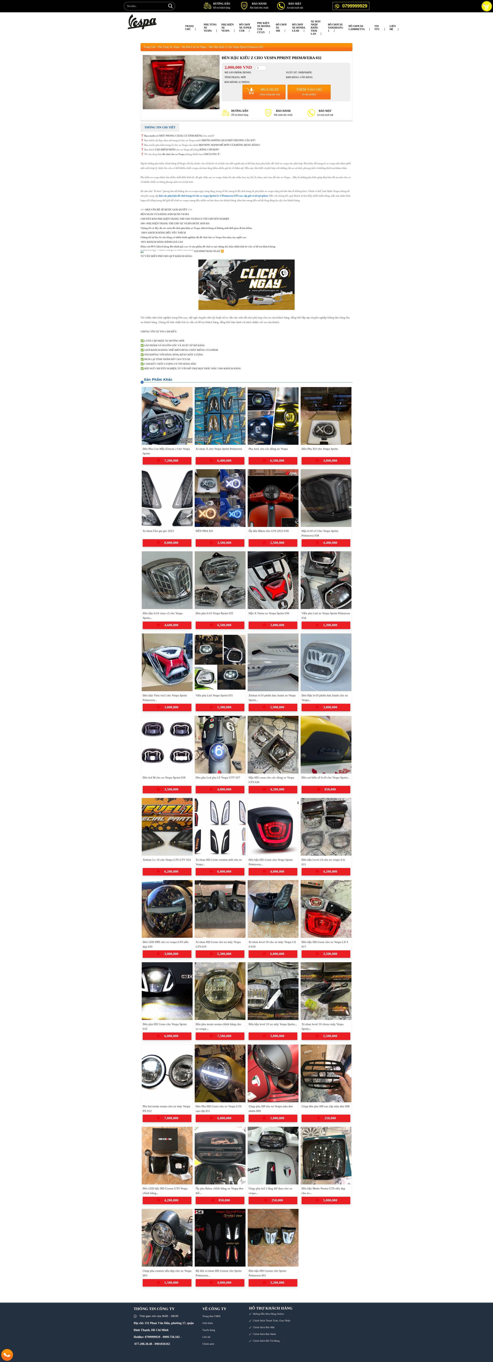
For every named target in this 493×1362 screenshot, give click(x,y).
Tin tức (377, 28)
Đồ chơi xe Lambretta (357, 28)
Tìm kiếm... (170, 6)
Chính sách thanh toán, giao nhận (271, 1320)
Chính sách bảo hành (264, 1334)
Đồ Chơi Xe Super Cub (245, 27)
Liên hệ (393, 28)
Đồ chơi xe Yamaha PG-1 (336, 27)
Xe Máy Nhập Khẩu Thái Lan (316, 27)
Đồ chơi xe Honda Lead (298, 27)
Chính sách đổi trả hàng (266, 1340)
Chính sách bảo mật (264, 1327)
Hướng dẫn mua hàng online (268, 1313)
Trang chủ (189, 28)
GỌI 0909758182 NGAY (207, 251)
